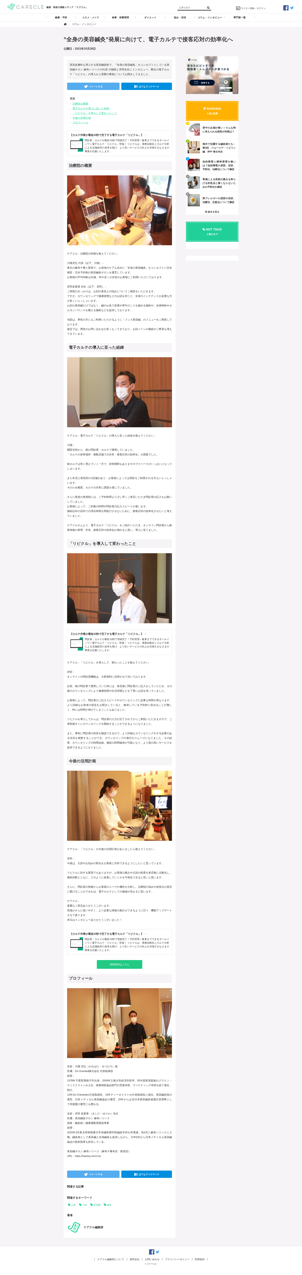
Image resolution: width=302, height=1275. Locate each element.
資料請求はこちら (119, 964)
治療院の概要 (80, 103)
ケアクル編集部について (110, 1259)
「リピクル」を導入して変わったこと (95, 113)
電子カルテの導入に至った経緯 (91, 108)
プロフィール (80, 122)
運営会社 (134, 1259)
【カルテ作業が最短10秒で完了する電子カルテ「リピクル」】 (106, 134)
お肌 (73, 1205)
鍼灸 (109, 1205)
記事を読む (212, 129)
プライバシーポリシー (177, 1259)
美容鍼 (97, 1205)
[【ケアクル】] (26, 6)
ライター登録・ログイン (253, 8)
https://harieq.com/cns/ (88, 1155)
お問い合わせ (152, 1259)
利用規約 (200, 1259)
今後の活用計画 (82, 117)
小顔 (84, 1205)
